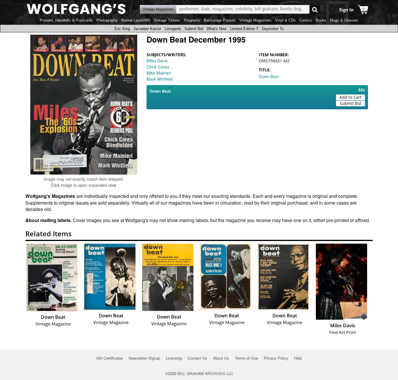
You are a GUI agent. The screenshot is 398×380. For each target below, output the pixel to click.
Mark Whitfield (160, 79)
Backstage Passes (220, 20)
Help (298, 358)
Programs (192, 20)
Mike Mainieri (159, 73)
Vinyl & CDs (285, 20)
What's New (216, 29)
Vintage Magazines (255, 20)
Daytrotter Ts (273, 29)
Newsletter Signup (144, 358)
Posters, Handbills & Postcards (66, 20)
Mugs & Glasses (344, 20)
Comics (305, 20)
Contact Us (197, 358)
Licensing (174, 358)
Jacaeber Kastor (147, 29)
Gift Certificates (109, 358)
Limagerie (173, 29)
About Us (221, 358)
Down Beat (269, 76)
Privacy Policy (276, 358)
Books (321, 20)
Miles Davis (157, 61)
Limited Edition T (244, 29)
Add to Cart (350, 97)
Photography (107, 20)
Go (314, 9)
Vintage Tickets (167, 20)
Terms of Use (246, 358)
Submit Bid (193, 29)
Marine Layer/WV (135, 20)
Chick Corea (158, 67)
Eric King (122, 29)
